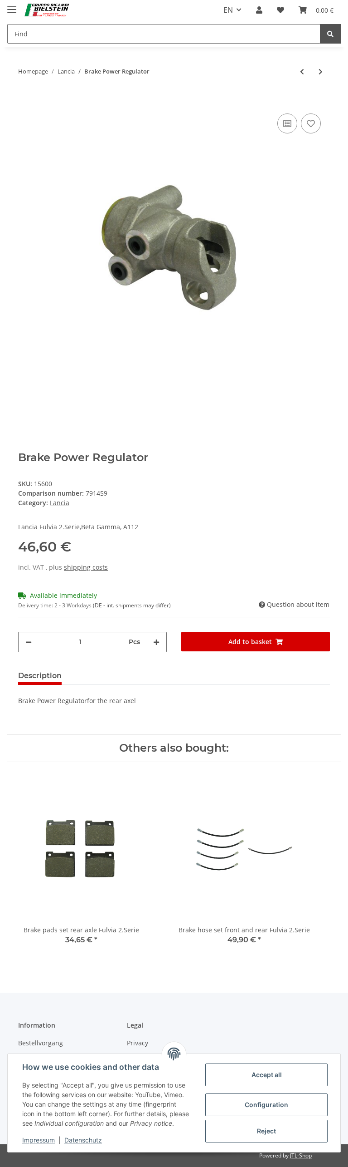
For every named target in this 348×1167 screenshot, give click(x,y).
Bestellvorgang (40, 1043)
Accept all (266, 1074)
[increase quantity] (156, 642)
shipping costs (86, 567)
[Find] (330, 34)
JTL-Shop (301, 1155)
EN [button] (228, 10)
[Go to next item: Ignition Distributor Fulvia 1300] (320, 71)
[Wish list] (280, 10)
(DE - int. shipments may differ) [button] (132, 605)
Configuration (266, 1104)
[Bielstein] (48, 10)
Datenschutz (83, 1140)
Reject (266, 1131)
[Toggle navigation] (11, 5)
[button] (259, 10)
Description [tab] (40, 675)
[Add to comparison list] (287, 123)
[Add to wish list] (311, 123)
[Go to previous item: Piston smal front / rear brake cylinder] (302, 71)
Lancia (59, 502)
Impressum (38, 1140)
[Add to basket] (25, 98)
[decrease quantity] (29, 642)
